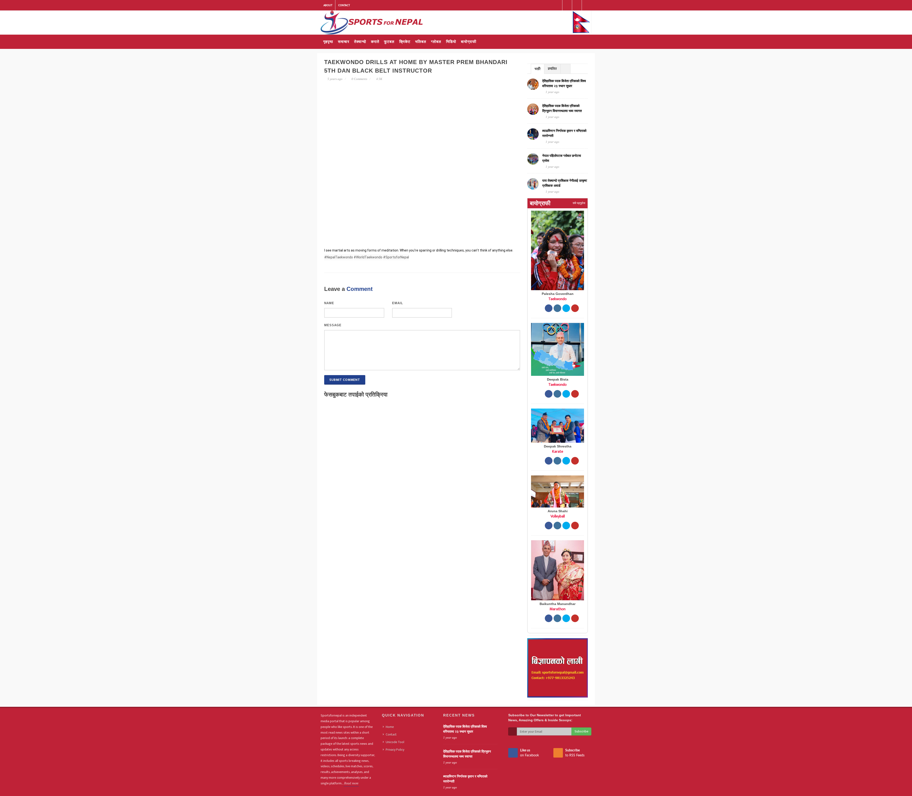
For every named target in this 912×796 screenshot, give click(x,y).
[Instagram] (567, 5)
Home (390, 726)
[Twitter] (577, 5)
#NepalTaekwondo (338, 257)
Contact (344, 5)
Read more (351, 783)
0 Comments (359, 79)
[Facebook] (557, 5)
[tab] (537, 69)
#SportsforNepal (396, 257)
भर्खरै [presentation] (538, 69)
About (327, 5)
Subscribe (581, 731)
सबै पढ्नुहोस (579, 203)
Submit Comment (344, 379)
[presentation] (565, 69)
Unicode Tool (395, 742)
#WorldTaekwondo (368, 257)
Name (329, 303)
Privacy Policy (395, 749)
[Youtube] (586, 5)
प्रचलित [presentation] (552, 68)
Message (333, 325)
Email (397, 303)
